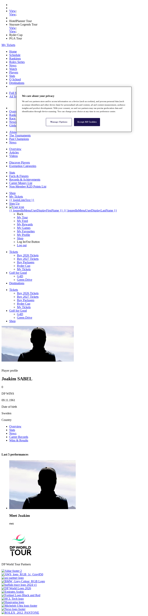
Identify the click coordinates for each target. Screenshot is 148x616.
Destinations (16, 82)
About (13, 132)
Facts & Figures (19, 176)
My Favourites (26, 231)
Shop (20, 238)
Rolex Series (17, 62)
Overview (15, 111)
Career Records (18, 437)
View (12, 11)
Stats (12, 76)
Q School (15, 79)
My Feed (22, 221)
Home (13, 51)
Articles (14, 152)
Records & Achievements (24, 179)
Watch (13, 69)
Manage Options (58, 122)
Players (13, 72)
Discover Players (19, 162)
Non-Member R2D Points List (27, 186)
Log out (22, 245)
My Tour (22, 217)
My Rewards (25, 224)
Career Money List (20, 183)
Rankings (15, 58)
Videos (13, 156)
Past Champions (19, 139)
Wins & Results (18, 440)
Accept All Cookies (87, 122)
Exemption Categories (22, 166)
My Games (23, 228)
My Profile (23, 234)
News (12, 65)
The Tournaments (20, 135)
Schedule (14, 55)
